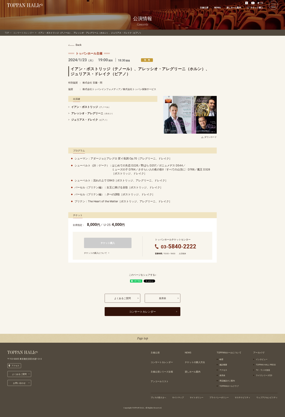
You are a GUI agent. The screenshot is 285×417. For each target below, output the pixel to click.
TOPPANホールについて (229, 352)
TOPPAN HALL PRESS (266, 364)
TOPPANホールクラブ (229, 386)
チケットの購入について (95, 253)
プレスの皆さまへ (158, 397)
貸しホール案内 (234, 7)
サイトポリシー (196, 397)
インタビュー (261, 359)
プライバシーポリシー (219, 397)
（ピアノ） (89, 119)
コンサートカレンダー (23, 32)
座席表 (222, 375)
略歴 (221, 359)
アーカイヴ (258, 352)
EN (262, 3)
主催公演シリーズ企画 (162, 371)
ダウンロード (210, 137)
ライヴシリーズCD (264, 375)
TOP (7, 32)
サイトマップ (178, 397)
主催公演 (204, 7)
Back (78, 45)
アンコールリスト (159, 381)
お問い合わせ (19, 383)
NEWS (217, 7)
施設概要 (223, 364)
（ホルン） (92, 113)
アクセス (15, 365)
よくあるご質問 (19, 374)
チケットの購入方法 (195, 362)
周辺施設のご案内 (227, 380)
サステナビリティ (242, 397)
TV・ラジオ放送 (263, 370)
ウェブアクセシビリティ (267, 397)
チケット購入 (257, 7)
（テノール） (90, 107)
